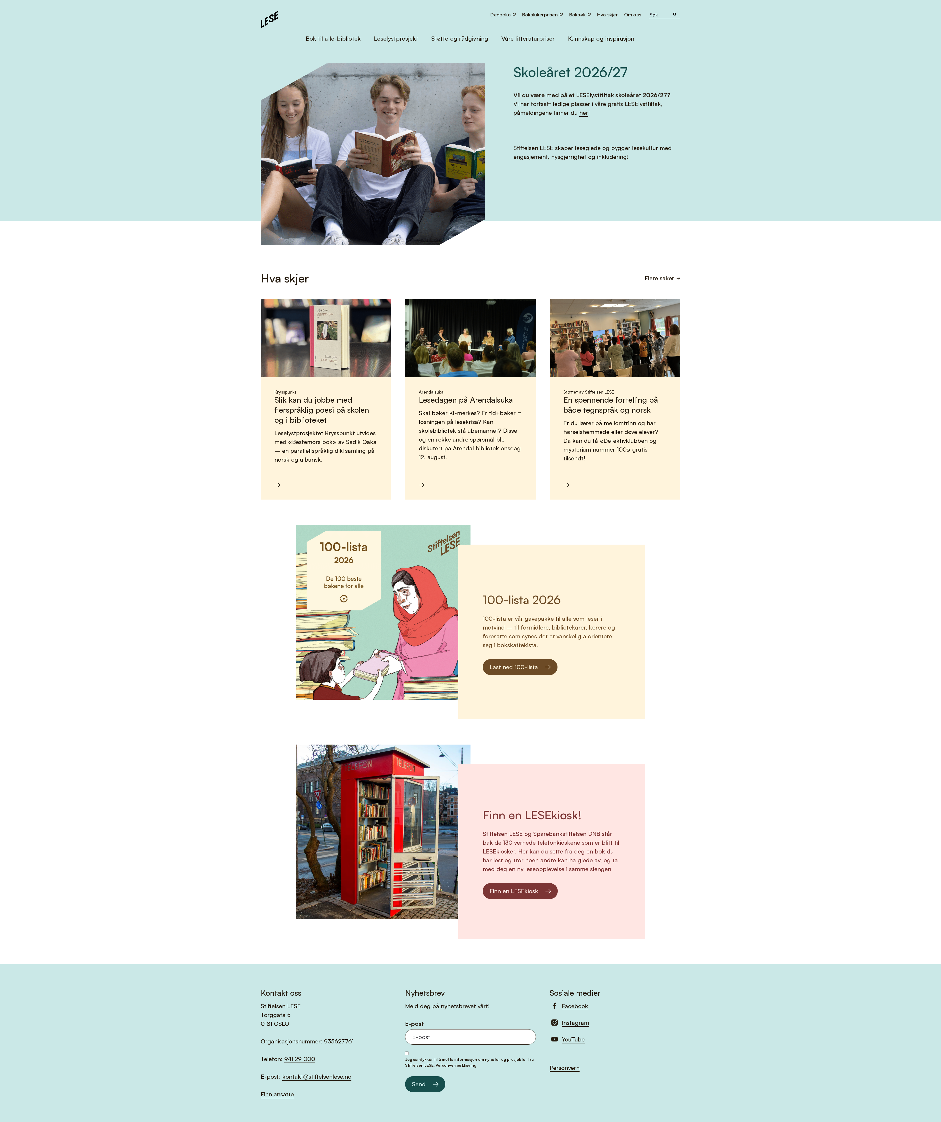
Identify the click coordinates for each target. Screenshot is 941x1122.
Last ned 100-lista (514, 667)
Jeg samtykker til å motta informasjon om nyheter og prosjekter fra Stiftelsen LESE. (469, 1062)
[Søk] (675, 14)
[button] (633, 14)
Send (419, 1084)
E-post (414, 1023)
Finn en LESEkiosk (514, 891)
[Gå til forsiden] (269, 19)
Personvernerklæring (456, 1065)
